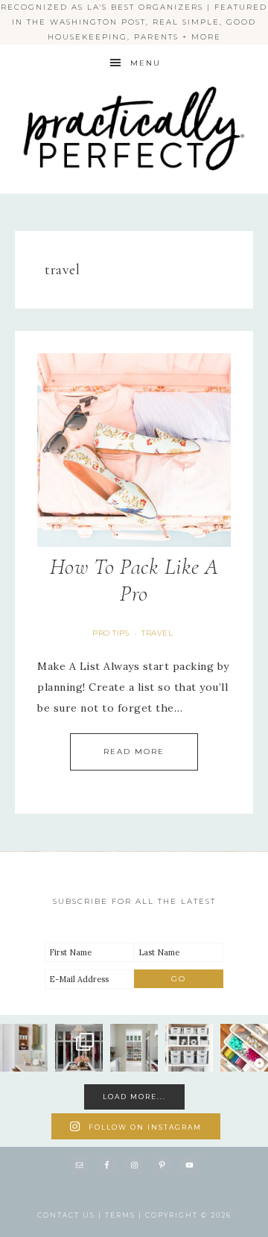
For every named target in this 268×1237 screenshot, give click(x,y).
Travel (157, 633)
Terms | (125, 1215)
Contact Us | (71, 1215)
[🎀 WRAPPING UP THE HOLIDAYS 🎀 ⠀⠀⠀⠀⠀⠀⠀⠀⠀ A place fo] (244, 1048)
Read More (134, 751)
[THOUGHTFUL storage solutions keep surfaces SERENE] (24, 1048)
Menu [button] (145, 63)
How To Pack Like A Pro (134, 580)
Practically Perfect (134, 82)
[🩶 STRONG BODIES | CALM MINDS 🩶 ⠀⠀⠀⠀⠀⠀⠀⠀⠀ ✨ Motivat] (189, 1048)
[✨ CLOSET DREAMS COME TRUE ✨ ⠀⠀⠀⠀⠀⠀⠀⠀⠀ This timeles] (79, 1048)
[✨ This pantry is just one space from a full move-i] (134, 1048)
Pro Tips (110, 633)
